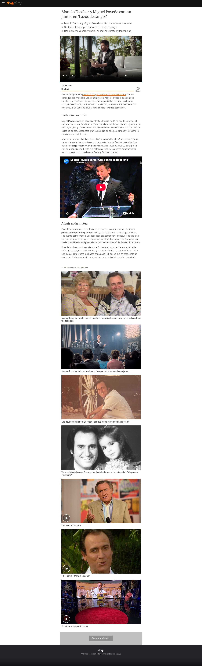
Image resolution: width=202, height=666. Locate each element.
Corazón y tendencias (119, 30)
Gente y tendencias (101, 638)
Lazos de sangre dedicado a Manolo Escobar (104, 94)
